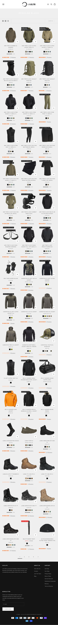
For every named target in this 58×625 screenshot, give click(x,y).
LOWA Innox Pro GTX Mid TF (47, 441)
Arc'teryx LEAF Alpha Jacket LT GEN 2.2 (47, 46)
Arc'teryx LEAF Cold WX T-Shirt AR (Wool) (47, 179)
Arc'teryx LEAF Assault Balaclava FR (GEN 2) (11, 79)
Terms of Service (49, 586)
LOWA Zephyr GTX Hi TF (11, 505)
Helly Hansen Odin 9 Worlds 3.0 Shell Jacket (29, 410)
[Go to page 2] (38, 557)
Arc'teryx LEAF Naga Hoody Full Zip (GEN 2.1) (29, 246)
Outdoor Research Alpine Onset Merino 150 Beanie (47, 539)
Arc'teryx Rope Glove (11, 278)
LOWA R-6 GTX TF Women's (11, 474)
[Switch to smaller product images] (5, 21)
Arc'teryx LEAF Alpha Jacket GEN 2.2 (29, 46)
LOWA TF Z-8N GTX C (47, 474)
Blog (35, 576)
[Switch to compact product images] (8, 21)
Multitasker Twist (29, 539)
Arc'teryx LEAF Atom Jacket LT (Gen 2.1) (29, 113)
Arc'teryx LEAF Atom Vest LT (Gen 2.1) (11, 146)
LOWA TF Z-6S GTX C (29, 474)
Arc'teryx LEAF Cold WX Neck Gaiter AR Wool (29, 179)
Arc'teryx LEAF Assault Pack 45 (47, 79)
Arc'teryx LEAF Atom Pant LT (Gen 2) (47, 113)
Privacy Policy (48, 573)
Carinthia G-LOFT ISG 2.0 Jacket (29, 279)
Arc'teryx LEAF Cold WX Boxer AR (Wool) (47, 146)
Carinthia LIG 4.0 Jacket (29, 311)
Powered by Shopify (36, 614)
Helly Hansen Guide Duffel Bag (47, 379)
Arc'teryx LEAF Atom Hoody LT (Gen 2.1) (11, 113)
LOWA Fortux (29, 440)
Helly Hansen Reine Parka (47, 410)
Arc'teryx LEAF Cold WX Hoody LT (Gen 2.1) (11, 179)
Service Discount (49, 578)
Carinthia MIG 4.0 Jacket (47, 311)
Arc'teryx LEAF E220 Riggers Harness (10, 246)
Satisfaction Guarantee (50, 581)
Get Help (47, 568)
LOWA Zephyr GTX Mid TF (29, 505)
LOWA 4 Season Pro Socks (11, 440)
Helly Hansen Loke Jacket (11, 410)
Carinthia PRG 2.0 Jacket (11, 345)
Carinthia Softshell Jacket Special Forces (29, 345)
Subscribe (8, 609)
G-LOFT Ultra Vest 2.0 (11, 378)
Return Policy (48, 576)
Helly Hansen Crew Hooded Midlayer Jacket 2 (29, 379)
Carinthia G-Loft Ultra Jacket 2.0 (10, 312)
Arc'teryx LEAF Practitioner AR (47, 246)
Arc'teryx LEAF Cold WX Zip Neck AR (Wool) (11, 212)
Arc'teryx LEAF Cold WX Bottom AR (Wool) (29, 146)
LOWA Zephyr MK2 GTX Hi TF (47, 506)
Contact (36, 571)
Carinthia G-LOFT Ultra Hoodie (47, 279)
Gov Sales (47, 571)
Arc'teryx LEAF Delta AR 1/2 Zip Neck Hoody (47, 212)
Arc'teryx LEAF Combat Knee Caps (29, 212)
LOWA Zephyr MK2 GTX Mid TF (11, 539)
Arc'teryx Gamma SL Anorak (10, 46)
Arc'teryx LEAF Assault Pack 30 (29, 79)
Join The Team (37, 573)
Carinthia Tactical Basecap (47, 345)
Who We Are (37, 568)
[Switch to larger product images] (3, 21)
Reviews (47, 583)
